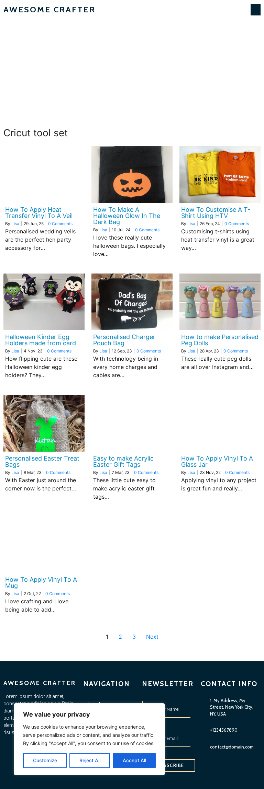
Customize (45, 760)
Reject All (89, 760)
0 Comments (60, 223)
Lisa (15, 223)
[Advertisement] (132, 71)
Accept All (134, 760)
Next (152, 636)
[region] (89, 739)
